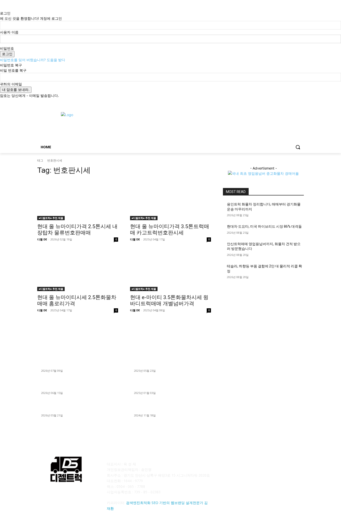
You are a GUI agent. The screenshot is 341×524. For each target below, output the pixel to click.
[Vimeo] (294, 102)
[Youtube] (301, 102)
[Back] (1, 8)
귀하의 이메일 (11, 84)
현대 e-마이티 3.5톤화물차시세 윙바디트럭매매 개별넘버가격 (169, 300)
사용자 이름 (9, 32)
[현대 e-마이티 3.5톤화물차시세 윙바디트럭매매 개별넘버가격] (170, 271)
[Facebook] (273, 102)
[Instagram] (280, 102)
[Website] (277, 467)
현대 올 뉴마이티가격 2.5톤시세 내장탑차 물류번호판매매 (77, 229)
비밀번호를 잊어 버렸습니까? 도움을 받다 (32, 60)
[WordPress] (289, 467)
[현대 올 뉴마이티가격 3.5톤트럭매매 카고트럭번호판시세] (170, 200)
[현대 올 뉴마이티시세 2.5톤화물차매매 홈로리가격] (77, 271)
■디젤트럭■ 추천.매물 (51, 218)
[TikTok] (265, 467)
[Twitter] (287, 102)
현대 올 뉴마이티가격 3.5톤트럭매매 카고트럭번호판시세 (169, 229)
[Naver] (252, 467)
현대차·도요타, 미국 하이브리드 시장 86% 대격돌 (264, 226)
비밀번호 (7, 48)
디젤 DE (42, 239)
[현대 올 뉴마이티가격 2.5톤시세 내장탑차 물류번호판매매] (77, 200)
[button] (298, 147)
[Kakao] (240, 467)
